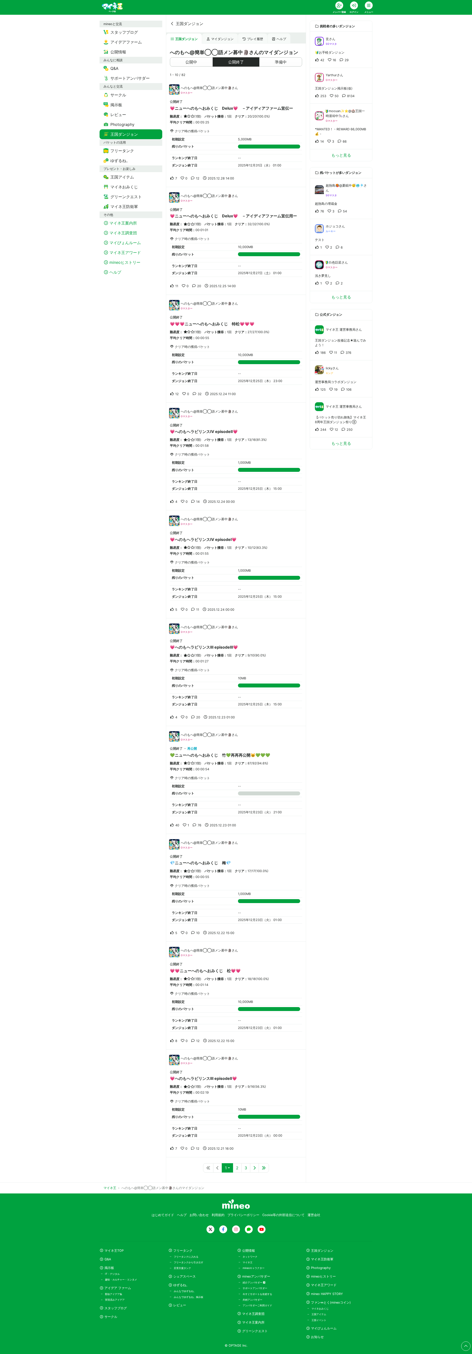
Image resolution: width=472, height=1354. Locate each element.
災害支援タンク (182, 1267)
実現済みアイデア (115, 1299)
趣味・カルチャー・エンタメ (121, 1279)
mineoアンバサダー (256, 1276)
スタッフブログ (115, 1308)
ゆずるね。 (181, 1285)
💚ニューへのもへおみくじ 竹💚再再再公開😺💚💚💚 (220, 755)
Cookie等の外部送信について (283, 1215)
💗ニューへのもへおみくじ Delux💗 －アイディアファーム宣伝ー (231, 108)
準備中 (281, 62)
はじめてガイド (163, 1215)
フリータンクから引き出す (188, 1262)
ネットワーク (250, 1256)
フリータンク (182, 1250)
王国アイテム (318, 1314)
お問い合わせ (199, 1215)
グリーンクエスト (255, 1331)
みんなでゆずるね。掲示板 (188, 1296)
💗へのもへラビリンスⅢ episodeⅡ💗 (203, 1078)
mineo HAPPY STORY (327, 1294)
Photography (321, 1268)
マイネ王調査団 (253, 1314)
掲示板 (109, 1268)
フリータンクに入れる (186, 1256)
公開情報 (248, 1250)
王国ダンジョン (189, 23)
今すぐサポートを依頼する (257, 1294)
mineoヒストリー (323, 1276)
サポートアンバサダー (255, 1288)
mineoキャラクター (254, 1267)
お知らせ (317, 1337)
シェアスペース (184, 1276)
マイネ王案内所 (253, 1322)
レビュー (179, 1305)
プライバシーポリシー (243, 1215)
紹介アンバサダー (253, 1282)
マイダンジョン (222, 39)
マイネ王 (247, 1262)
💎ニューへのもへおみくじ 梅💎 (200, 862)
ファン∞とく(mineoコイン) (331, 1302)
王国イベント (318, 1320)
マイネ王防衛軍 (322, 1259)
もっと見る (341, 155)
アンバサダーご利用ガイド (257, 1305)
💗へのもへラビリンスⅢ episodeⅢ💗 (204, 647)
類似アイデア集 (113, 1294)
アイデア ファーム (117, 1288)
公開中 (191, 62)
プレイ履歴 (255, 39)
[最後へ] (264, 1168)
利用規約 (218, 1215)
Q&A (107, 1259)
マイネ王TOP (114, 1250)
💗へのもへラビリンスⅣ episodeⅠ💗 (203, 539)
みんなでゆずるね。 (185, 1291)
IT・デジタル (112, 1273)
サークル (110, 1317)
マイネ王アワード (324, 1285)
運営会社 (314, 1215)
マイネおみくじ (320, 1308)
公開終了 (236, 62)
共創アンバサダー (252, 1299)
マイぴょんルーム (324, 1328)
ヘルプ (281, 39)
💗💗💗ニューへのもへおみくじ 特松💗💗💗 (212, 323)
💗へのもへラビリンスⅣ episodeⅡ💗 (204, 431)
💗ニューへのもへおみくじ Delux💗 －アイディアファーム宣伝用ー (233, 215)
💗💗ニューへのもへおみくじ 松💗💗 (205, 970)
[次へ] (254, 1168)
